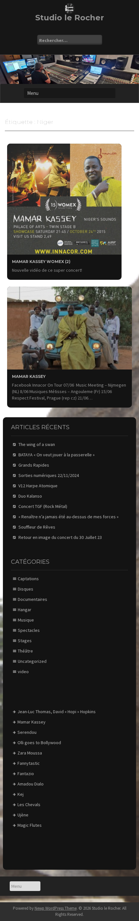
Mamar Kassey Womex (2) (41, 261)
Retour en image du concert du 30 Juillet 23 (60, 537)
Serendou (27, 732)
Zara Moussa (29, 753)
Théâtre (25, 651)
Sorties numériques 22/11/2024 (48, 475)
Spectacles (29, 630)
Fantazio (25, 773)
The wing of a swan (36, 444)
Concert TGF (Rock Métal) (42, 506)
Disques (25, 589)
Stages (25, 640)
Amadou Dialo (30, 784)
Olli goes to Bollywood (39, 742)
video (23, 671)
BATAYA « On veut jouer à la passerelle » (56, 455)
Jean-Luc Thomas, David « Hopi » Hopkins (56, 711)
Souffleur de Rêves (36, 527)
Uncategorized (32, 661)
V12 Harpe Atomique (38, 486)
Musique (26, 620)
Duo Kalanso (30, 496)
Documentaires (32, 599)
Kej (20, 794)
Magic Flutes (29, 825)
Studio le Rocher (69, 17)
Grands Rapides (33, 465)
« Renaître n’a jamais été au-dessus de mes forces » (68, 517)
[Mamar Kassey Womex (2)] (64, 198)
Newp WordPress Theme (56, 908)
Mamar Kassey (29, 376)
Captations (28, 579)
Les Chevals (28, 804)
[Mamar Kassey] (69, 327)
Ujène (22, 815)
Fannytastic (28, 763)
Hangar (24, 609)
